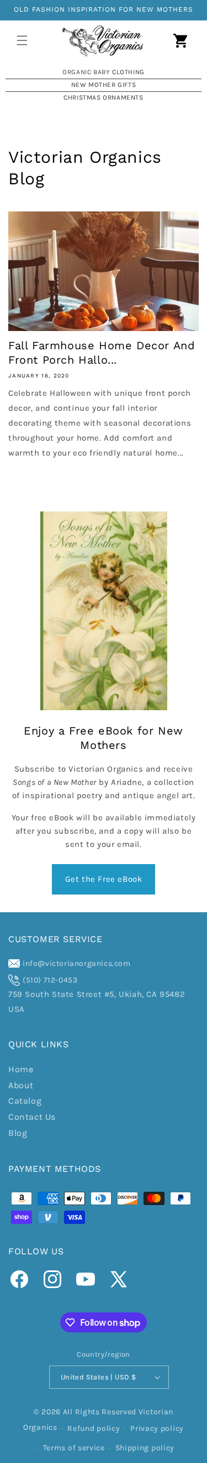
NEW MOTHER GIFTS (103, 85)
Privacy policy (157, 1428)
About (21, 1085)
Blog (17, 1133)
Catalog (24, 1100)
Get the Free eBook (103, 879)
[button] (22, 40)
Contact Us (32, 1117)
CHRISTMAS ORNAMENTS (103, 97)
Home (20, 1069)
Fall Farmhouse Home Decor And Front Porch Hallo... (101, 352)
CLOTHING (128, 72)
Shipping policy (145, 1447)
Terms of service (74, 1447)
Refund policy (93, 1428)
